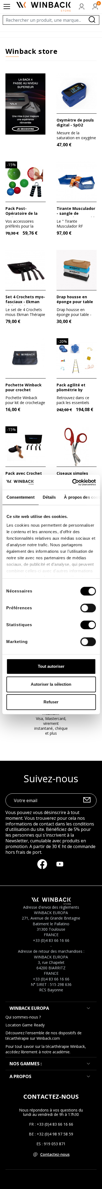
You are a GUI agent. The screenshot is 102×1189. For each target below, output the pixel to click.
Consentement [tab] (20, 497)
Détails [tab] (49, 497)
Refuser (51, 702)
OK (87, 800)
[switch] (88, 608)
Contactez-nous (55, 1154)
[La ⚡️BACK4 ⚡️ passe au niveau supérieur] (25, 103)
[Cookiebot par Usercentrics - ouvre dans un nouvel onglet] (73, 482)
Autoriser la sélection (51, 684)
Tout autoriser (51, 666)
